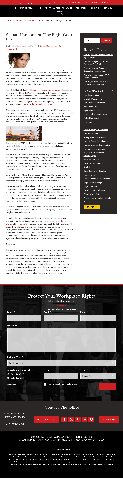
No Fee (39, 8)
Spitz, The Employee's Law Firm (53, 437)
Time (83, 370)
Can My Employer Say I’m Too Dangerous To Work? (96, 63)
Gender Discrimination (48, 46)
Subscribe (91, 207)
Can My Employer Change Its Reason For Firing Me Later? (95, 69)
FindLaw (100, 440)
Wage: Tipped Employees (94, 190)
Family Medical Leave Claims (95, 114)
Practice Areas (26, 8)
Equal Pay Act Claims (92, 110)
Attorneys (58, 8)
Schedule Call (17, 378)
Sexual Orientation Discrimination (97, 178)
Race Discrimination (91, 159)
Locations (96, 8)
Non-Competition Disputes (94, 149)
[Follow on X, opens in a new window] (71, 419)
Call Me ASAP (17, 374)
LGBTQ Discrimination (92, 133)
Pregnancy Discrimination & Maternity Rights (95, 154)
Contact (61, 12)
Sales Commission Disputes (95, 171)
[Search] (61, 14)
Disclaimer (11, 384)
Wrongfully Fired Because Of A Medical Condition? (96, 76)
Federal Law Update (92, 118)
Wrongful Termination (92, 201)
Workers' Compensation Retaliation (98, 198)
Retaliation (88, 167)
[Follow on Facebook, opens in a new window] (64, 419)
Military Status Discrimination (95, 137)
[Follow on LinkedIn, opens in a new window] (78, 419)
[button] (120, 475)
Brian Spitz (21, 46)
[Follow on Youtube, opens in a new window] (84, 419)
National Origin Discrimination (96, 141)
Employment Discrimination (94, 102)
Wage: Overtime (90, 186)
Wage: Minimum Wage (93, 182)
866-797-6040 (101, 2)
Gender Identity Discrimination (96, 129)
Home (13, 8)
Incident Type (15, 357)
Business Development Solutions (75, 440)
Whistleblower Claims (92, 194)
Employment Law (90, 106)
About (48, 8)
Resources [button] (81, 8)
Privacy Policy (49, 440)
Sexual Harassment (91, 175)
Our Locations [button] (46, 419)
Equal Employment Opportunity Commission (43, 90)
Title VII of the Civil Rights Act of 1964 (38, 104)
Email (47, 312)
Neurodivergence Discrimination (97, 145)
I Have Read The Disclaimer (62, 384)
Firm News (88, 122)
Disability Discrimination (93, 99)
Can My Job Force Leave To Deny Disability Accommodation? (97, 83)
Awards (70, 8)
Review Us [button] (109, 419)
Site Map (35, 440)
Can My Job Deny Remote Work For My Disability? (98, 56)
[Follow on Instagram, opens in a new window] (91, 419)
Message (13, 325)
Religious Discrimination (93, 163)
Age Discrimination (91, 95)
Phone (84, 312)
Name (11, 312)
